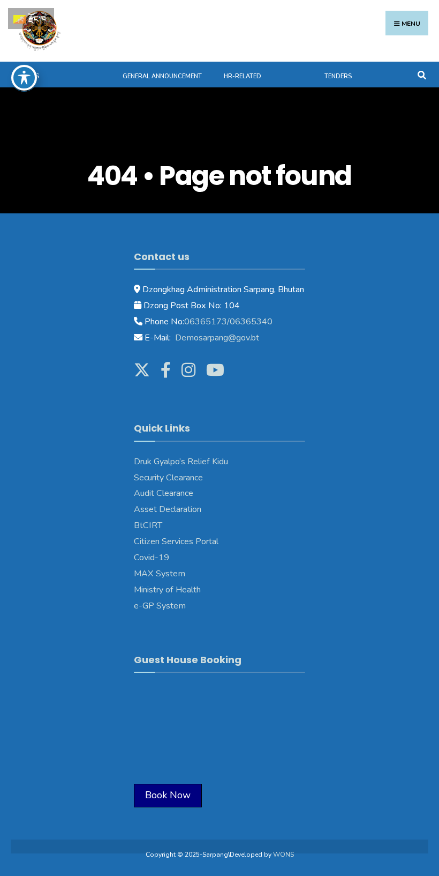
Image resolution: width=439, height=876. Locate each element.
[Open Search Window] (421, 74)
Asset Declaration (167, 509)
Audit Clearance (163, 493)
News (30, 76)
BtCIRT (148, 525)
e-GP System (160, 606)
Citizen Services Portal (176, 541)
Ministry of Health (167, 590)
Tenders (338, 76)
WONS (283, 854)
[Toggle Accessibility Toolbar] (24, 78)
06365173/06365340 (228, 322)
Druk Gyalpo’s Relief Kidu (181, 461)
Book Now (168, 795)
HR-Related (242, 76)
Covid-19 (151, 557)
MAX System (159, 574)
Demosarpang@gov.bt (216, 338)
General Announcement (162, 76)
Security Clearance (168, 478)
